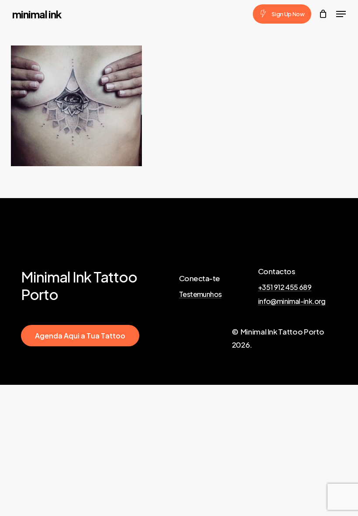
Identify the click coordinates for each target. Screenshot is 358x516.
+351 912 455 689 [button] (284, 287)
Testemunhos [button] (200, 294)
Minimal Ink (37, 14)
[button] (341, 14)
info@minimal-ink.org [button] (292, 301)
